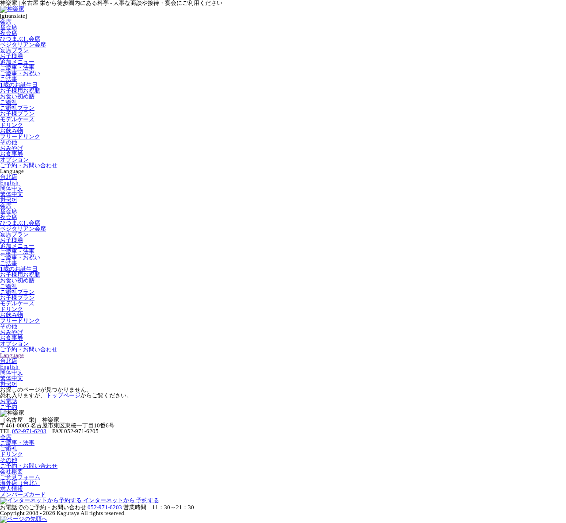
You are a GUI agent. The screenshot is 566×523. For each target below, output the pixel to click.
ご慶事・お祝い (20, 73)
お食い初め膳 (17, 96)
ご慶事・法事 (17, 67)
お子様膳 (11, 56)
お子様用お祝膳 (20, 90)
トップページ (63, 395)
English (9, 182)
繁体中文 (11, 194)
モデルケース (17, 119)
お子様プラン (17, 113)
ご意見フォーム (20, 477)
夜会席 (8, 33)
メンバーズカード (23, 494)
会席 (5, 21)
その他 (8, 142)
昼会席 (8, 27)
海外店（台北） (20, 483)
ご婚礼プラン (17, 107)
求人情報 (11, 488)
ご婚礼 (8, 102)
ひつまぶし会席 (20, 38)
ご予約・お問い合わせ (28, 165)
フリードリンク (20, 136)
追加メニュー (17, 61)
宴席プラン (14, 50)
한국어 (8, 199)
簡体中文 (11, 188)
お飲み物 (11, 130)
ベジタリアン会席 (23, 44)
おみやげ (11, 148)
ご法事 (8, 79)
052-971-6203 (29, 431)
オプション (14, 159)
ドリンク (11, 125)
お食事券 (11, 153)
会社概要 (11, 471)
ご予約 (8, 407)
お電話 (8, 401)
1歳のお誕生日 (19, 84)
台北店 (8, 176)
